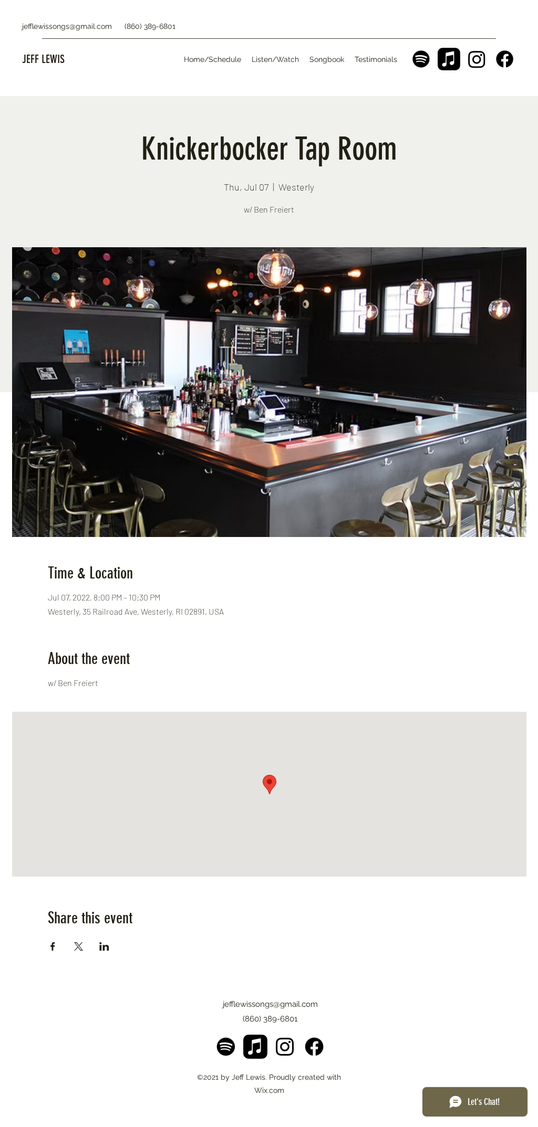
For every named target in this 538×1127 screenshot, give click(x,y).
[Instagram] (476, 59)
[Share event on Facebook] (53, 946)
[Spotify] (421, 59)
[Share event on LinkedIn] (104, 946)
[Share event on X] (79, 946)
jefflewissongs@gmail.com (67, 26)
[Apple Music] (449, 59)
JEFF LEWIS (43, 59)
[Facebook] (504, 59)
